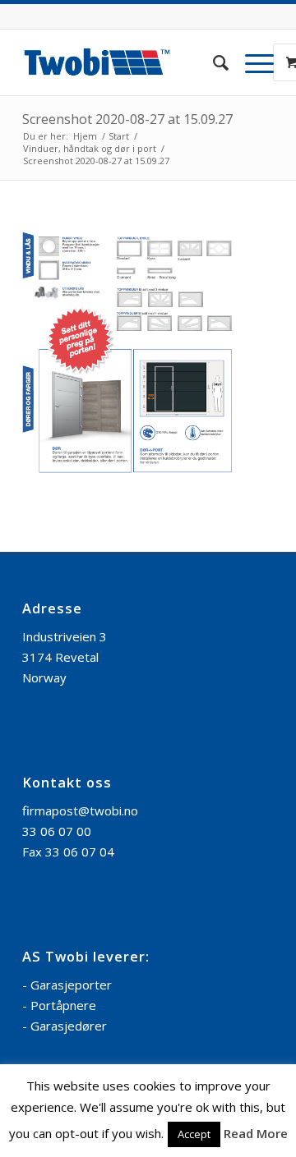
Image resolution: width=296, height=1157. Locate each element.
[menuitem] (213, 62)
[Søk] (213, 62)
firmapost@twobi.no (80, 810)
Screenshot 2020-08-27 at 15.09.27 (127, 119)
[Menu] (251, 62)
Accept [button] (194, 1134)
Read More (256, 1133)
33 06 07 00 (56, 831)
